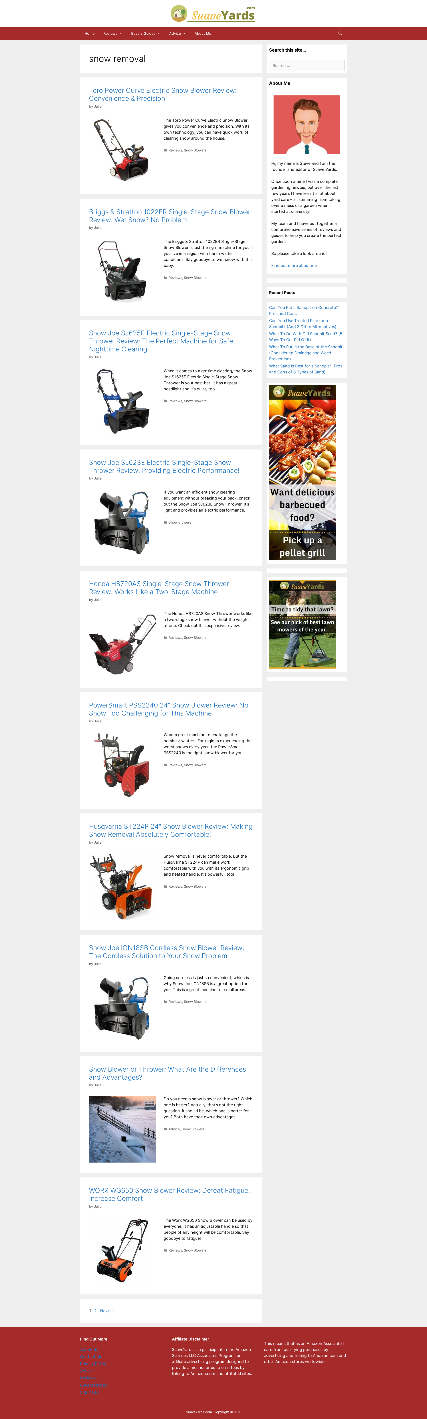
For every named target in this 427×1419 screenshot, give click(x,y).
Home (90, 33)
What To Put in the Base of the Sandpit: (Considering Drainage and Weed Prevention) (306, 353)
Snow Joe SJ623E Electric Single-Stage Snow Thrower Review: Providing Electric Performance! (164, 466)
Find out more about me (294, 265)
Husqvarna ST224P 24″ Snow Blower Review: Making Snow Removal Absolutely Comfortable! (171, 830)
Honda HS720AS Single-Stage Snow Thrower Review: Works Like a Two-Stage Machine (159, 588)
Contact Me (91, 1356)
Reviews (110, 33)
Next (107, 1310)
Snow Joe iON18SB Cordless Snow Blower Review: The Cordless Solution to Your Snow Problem (166, 952)
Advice (175, 33)
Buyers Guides (143, 33)
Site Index (89, 1392)
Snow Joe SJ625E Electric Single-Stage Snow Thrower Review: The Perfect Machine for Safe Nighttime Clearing (161, 341)
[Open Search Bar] (340, 33)
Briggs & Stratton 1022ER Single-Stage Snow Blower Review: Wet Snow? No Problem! (169, 216)
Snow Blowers (195, 150)
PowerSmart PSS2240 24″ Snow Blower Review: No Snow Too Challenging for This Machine (168, 709)
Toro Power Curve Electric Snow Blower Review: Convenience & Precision (163, 94)
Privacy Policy (93, 1363)
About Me (203, 33)
